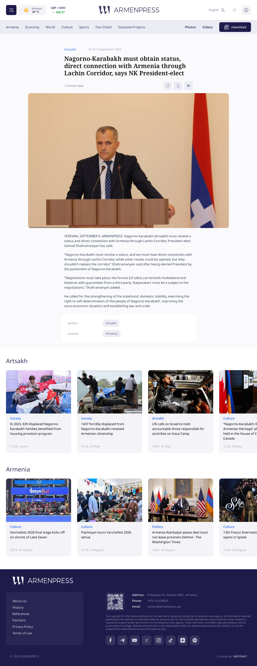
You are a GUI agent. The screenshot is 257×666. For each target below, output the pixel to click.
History (17, 607)
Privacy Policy (22, 626)
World (50, 27)
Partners (19, 620)
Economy (32, 27)
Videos (207, 27)
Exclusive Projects (131, 27)
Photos (190, 27)
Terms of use (22, 633)
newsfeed (238, 27)
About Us (19, 601)
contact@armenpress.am (164, 606)
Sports (84, 27)
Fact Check (104, 27)
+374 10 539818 (157, 601)
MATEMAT (240, 656)
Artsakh (111, 323)
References (21, 614)
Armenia (12, 27)
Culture (67, 27)
